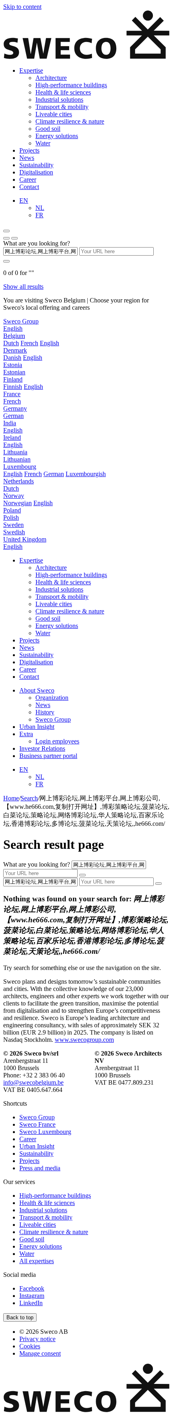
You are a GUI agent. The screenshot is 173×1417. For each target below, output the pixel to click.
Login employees (57, 741)
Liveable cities (53, 114)
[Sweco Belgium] (86, 56)
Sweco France (37, 1124)
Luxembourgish (86, 473)
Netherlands (18, 481)
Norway (13, 495)
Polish (11, 517)
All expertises (36, 1260)
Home (11, 798)
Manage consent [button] (40, 1353)
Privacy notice (37, 1338)
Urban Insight (36, 726)
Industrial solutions (59, 99)
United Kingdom (24, 539)
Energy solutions (56, 135)
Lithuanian (17, 459)
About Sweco (36, 690)
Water (42, 143)
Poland (12, 510)
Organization (51, 697)
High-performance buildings (71, 85)
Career (27, 179)
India (9, 423)
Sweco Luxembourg (45, 1131)
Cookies (29, 1346)
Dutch (11, 343)
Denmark (15, 350)
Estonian (14, 372)
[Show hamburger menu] (6, 231)
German (13, 415)
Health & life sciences (63, 92)
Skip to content (22, 6)
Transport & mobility (62, 106)
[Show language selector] (6, 238)
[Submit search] (6, 261)
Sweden (13, 524)
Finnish (12, 386)
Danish (12, 357)
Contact (29, 186)
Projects (29, 150)
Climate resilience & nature (69, 121)
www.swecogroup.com (84, 1039)
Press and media (39, 1168)
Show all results (23, 286)
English (13, 328)
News (26, 157)
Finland (13, 379)
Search (29, 798)
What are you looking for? (36, 243)
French (29, 343)
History (44, 712)
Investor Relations (42, 748)
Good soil (47, 128)
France (12, 393)
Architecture (51, 77)
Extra (26, 734)
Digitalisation (36, 172)
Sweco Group (21, 321)
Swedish (14, 532)
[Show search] (14, 238)
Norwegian (17, 503)
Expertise (31, 70)
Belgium (14, 335)
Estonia (12, 364)
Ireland (12, 437)
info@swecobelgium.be (33, 1082)
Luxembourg (19, 466)
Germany (15, 408)
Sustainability (36, 165)
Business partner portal (48, 755)
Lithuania (15, 452)
